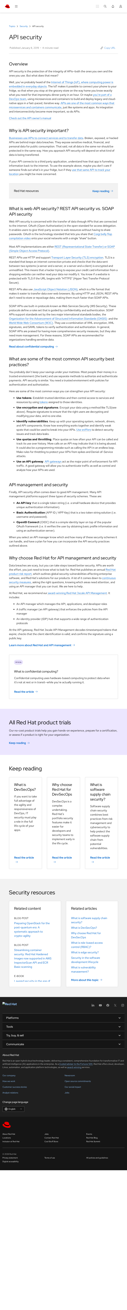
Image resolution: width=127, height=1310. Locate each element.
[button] (108, 48)
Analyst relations (10, 1092)
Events (89, 1134)
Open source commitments (78, 1081)
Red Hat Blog (92, 1138)
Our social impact (73, 1087)
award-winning (74, 1067)
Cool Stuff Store (51, 1141)
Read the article (24, 691)
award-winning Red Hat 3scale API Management (77, 593)
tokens (43, 402)
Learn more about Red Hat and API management (40, 645)
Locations (6, 1138)
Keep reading (100, 191)
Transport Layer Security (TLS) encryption (77, 257)
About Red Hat (8, 1134)
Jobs (67, 1092)
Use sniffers (83, 429)
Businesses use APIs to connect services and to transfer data (46, 138)
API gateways (53, 461)
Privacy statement (10, 1158)
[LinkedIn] (93, 1006)
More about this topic (85, 980)
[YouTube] (100, 1006)
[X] (115, 1006)
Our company (8, 1075)
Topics (12, 26)
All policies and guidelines (97, 1158)
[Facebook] (108, 1006)
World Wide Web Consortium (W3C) (31, 323)
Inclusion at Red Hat (11, 1141)
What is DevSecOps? (84, 927)
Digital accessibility (10, 1161)
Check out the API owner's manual (30, 118)
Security (23, 26)
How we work (8, 1081)
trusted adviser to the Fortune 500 (75, 1064)
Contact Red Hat (51, 1138)
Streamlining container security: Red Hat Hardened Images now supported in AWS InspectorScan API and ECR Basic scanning (32, 958)
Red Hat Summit (93, 1141)
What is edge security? (85, 952)
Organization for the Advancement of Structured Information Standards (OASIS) (58, 318)
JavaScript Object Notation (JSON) (55, 289)
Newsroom (70, 1075)
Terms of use (49, 1158)
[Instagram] (123, 1006)
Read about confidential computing (31, 346)
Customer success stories (14, 1087)
